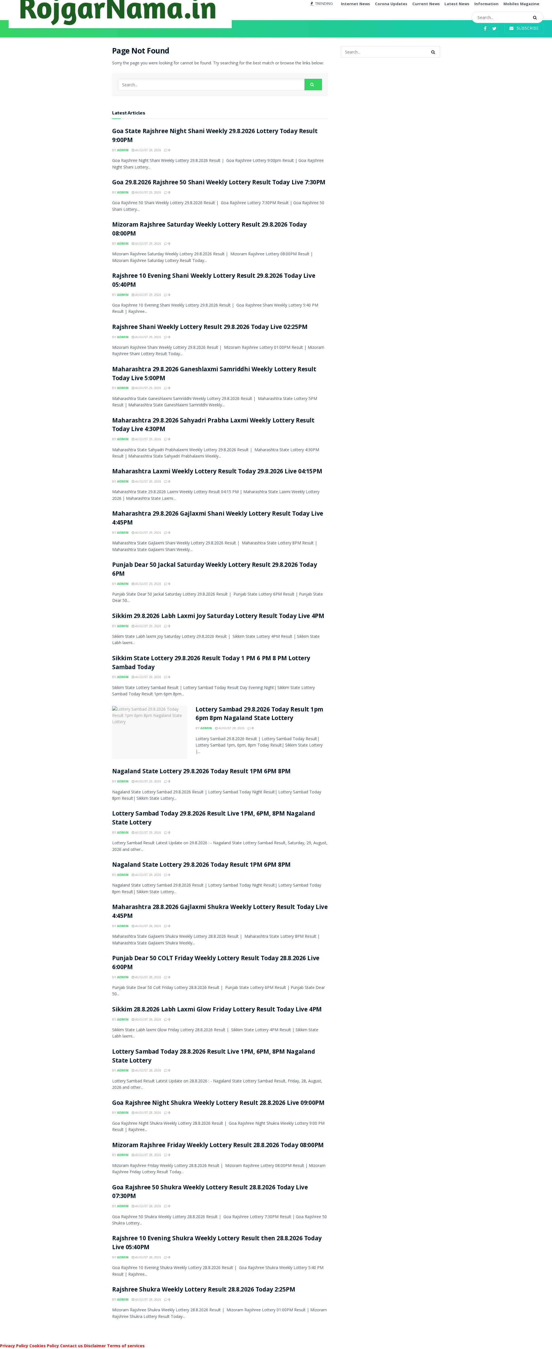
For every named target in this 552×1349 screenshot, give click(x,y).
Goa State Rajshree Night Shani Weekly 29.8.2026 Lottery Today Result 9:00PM (214, 136)
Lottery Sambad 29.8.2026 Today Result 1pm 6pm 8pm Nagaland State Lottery (259, 714)
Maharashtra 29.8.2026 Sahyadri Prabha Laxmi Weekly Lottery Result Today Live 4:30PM (213, 425)
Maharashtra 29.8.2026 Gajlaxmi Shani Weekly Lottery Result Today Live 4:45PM (217, 518)
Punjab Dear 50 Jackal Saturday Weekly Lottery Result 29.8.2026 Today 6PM (214, 569)
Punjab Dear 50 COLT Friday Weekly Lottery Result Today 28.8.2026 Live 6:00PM (215, 963)
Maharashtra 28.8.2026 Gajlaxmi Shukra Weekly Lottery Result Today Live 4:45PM (219, 912)
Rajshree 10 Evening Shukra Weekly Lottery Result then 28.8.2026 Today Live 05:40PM (217, 1243)
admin (123, 150)
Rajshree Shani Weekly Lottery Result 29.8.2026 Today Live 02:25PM (209, 328)
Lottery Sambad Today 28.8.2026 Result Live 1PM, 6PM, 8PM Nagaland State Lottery (213, 1056)
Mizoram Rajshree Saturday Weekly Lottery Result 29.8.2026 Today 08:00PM (209, 229)
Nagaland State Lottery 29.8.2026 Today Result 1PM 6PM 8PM (201, 772)
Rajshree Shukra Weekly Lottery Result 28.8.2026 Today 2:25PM (203, 1290)
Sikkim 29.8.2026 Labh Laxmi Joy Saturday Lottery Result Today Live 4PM (218, 617)
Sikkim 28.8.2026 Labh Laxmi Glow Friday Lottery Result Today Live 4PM (217, 1010)
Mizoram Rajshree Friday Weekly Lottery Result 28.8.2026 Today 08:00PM (218, 1146)
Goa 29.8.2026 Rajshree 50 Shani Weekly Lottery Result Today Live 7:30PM (218, 183)
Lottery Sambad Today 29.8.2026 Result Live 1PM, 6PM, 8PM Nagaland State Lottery (213, 818)
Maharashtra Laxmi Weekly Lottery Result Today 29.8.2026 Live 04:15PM (217, 472)
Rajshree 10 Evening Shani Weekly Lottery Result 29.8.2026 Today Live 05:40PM (213, 280)
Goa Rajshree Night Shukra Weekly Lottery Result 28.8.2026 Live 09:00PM (218, 1104)
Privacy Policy (14, 1345)
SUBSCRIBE (526, 28)
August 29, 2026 (147, 150)
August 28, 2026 (147, 926)
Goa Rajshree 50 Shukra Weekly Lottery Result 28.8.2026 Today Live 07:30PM (210, 1192)
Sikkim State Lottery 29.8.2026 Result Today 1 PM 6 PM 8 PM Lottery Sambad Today (211, 663)
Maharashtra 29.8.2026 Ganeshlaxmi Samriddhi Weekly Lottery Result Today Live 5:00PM (214, 374)
